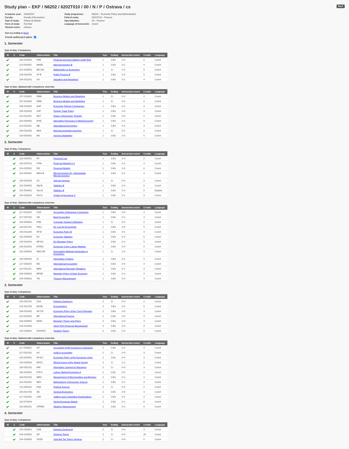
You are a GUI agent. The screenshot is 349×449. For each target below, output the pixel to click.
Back (340, 6)
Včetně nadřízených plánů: (18, 37)
